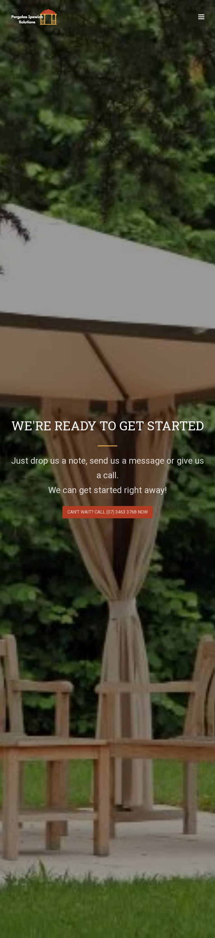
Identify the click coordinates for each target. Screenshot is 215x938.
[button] (201, 16)
